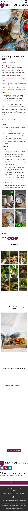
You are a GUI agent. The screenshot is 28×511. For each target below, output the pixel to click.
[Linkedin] (7, 1)
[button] (22, 1)
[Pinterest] (4, 1)
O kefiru (5, 233)
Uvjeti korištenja (7, 493)
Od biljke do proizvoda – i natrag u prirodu (14, 307)
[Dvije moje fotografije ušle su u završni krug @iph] (14, 441)
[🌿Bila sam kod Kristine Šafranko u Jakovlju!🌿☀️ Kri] (14, 396)
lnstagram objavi (10, 78)
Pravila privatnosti (20, 493)
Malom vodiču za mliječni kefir (9, 84)
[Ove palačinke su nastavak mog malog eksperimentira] (14, 426)
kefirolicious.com (18, 117)
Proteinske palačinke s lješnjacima (14, 368)
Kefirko (16, 72)
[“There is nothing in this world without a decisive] (14, 411)
